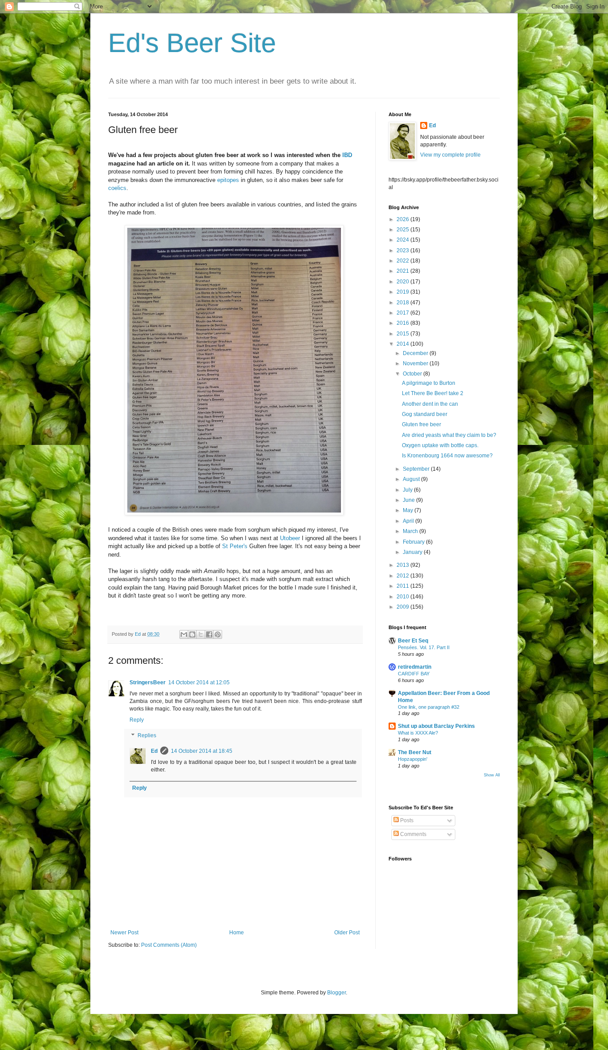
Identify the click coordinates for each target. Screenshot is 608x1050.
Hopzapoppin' (412, 759)
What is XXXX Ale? (418, 732)
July (408, 490)
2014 (403, 344)
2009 (403, 607)
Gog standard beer (424, 414)
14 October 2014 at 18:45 (201, 751)
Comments (412, 834)
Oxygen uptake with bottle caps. (440, 445)
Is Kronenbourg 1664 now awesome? (447, 455)
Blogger (336, 992)
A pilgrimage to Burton (428, 383)
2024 (403, 240)
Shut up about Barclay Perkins (436, 726)
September (417, 469)
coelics (117, 188)
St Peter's (234, 546)
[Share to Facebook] (209, 634)
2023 (403, 250)
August (412, 479)
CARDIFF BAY (414, 673)
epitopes (228, 180)
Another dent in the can (430, 404)
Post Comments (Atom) (169, 945)
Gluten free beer (421, 424)
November (416, 363)
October (413, 374)
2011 (403, 586)
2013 (403, 565)
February (414, 542)
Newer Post (124, 932)
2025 (403, 229)
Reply (137, 720)
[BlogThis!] (192, 634)
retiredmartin (414, 667)
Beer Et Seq (413, 641)
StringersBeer (148, 682)
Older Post (347, 932)
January (413, 552)
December (416, 353)
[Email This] (183, 634)
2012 (403, 576)
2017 (403, 313)
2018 (403, 302)
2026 (403, 219)
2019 (403, 292)
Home (236, 932)
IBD (347, 155)
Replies (147, 736)
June (409, 500)
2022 (403, 261)
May (408, 510)
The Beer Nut (414, 752)
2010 (403, 597)
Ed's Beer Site (192, 43)
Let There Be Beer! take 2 (432, 393)
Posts (406, 820)
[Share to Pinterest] (217, 634)
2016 (403, 323)
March (411, 531)
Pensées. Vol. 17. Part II (424, 647)
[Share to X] (200, 634)
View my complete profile (450, 155)
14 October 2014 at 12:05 (199, 682)
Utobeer (290, 538)
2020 (403, 282)
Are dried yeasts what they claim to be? (449, 435)
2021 (403, 271)
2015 (403, 334)
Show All (492, 775)
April (409, 521)
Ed (154, 751)
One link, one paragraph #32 (428, 707)
